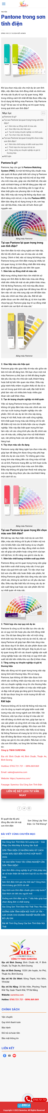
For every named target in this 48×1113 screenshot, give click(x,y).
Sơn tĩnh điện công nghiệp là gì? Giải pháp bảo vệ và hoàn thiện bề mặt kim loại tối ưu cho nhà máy (24, 873)
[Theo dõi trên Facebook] (4, 1055)
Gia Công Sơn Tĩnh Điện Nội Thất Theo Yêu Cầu (24, 906)
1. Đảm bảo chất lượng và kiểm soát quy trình (25, 144)
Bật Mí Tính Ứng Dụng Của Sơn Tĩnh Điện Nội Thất (23, 925)
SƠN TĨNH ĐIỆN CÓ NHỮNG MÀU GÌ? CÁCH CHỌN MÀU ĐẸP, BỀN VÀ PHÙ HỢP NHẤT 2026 (23, 853)
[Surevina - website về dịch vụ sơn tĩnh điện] (24, 4)
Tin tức (4, 12)
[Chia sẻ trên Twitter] (24, 808)
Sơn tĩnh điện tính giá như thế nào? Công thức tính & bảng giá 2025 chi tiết (24, 884)
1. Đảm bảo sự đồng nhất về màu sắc (22, 126)
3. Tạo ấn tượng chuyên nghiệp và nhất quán (24, 132)
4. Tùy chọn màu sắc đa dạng (18, 135)
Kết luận (7, 156)
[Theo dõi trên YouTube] (14, 1055)
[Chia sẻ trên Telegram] (29, 808)
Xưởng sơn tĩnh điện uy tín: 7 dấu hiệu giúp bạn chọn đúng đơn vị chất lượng (24, 900)
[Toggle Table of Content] (42, 113)
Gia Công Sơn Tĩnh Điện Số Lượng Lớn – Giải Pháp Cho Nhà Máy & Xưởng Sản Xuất (23, 844)
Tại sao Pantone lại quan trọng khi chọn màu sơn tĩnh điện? (23, 139)
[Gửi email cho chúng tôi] (9, 1055)
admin (23, 33)
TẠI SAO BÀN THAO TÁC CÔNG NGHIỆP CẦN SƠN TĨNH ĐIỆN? (23, 864)
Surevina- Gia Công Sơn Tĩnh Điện (26, 784)
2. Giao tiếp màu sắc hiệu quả (18, 129)
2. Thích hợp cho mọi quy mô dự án (21, 147)
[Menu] (4, 3)
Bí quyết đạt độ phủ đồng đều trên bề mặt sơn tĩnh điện (11, 822)
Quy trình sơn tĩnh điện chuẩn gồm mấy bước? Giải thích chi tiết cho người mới (24, 892)
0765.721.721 (40, 1100)
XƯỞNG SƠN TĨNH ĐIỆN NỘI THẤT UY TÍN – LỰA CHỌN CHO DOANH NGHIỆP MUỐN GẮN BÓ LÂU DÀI (23, 915)
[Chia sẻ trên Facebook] (19, 808)
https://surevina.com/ (20, 778)
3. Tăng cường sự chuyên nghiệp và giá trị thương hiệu (23, 151)
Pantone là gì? (10, 117)
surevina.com (17, 995)
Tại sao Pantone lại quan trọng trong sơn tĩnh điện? (24, 121)
